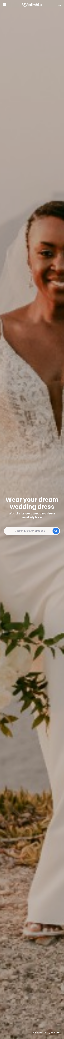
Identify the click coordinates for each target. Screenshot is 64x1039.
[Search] (59, 4)
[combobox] (32, 531)
